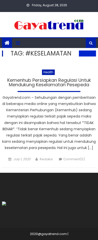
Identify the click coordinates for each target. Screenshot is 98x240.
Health (48, 72)
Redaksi (46, 159)
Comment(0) (74, 159)
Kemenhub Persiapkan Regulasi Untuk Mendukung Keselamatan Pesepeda (49, 83)
